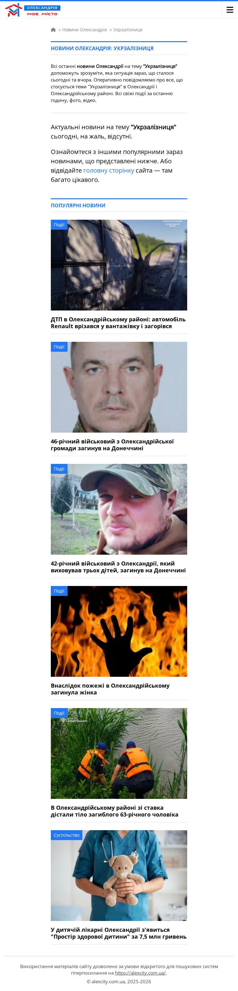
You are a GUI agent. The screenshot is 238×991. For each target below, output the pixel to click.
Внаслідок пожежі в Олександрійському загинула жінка (110, 689)
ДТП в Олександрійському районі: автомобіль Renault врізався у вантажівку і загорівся (118, 322)
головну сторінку (108, 170)
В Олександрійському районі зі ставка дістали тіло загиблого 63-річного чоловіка (114, 811)
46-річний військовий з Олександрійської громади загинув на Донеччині (112, 444)
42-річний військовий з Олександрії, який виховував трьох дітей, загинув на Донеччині (118, 567)
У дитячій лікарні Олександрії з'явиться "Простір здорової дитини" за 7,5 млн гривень (119, 933)
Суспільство (66, 835)
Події (59, 224)
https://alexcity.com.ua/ (140, 973)
